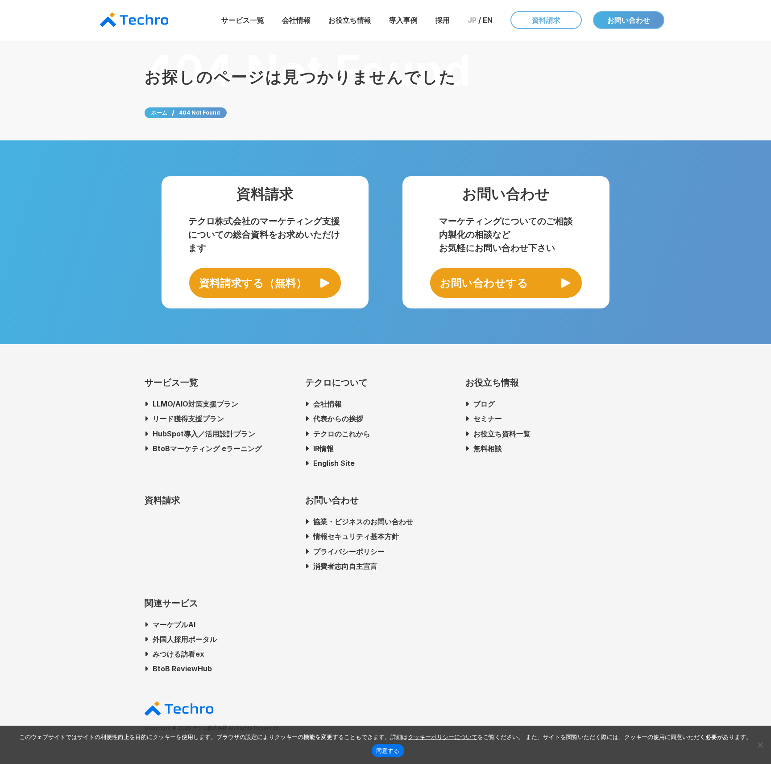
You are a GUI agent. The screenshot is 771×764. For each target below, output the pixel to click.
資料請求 (546, 20)
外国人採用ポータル (185, 639)
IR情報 (323, 448)
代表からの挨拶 (338, 418)
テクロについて (336, 382)
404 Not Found (199, 112)
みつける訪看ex (178, 653)
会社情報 (296, 20)
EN (488, 20)
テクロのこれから (341, 433)
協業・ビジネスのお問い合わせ (363, 521)
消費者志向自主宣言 (345, 566)
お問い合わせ (628, 20)
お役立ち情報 (349, 20)
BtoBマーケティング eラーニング (207, 448)
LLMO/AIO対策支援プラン (195, 403)
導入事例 (403, 20)
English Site (334, 463)
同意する (388, 750)
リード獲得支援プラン (188, 418)
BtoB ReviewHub (182, 668)
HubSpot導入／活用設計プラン (204, 433)
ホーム (159, 112)
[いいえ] (759, 744)
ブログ (484, 403)
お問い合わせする (484, 282)
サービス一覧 (242, 20)
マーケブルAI (174, 624)
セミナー (487, 418)
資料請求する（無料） (253, 282)
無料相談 (487, 448)
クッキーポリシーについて (442, 736)
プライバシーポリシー (349, 551)
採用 (442, 20)
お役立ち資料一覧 (502, 433)
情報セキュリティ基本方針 (356, 536)
